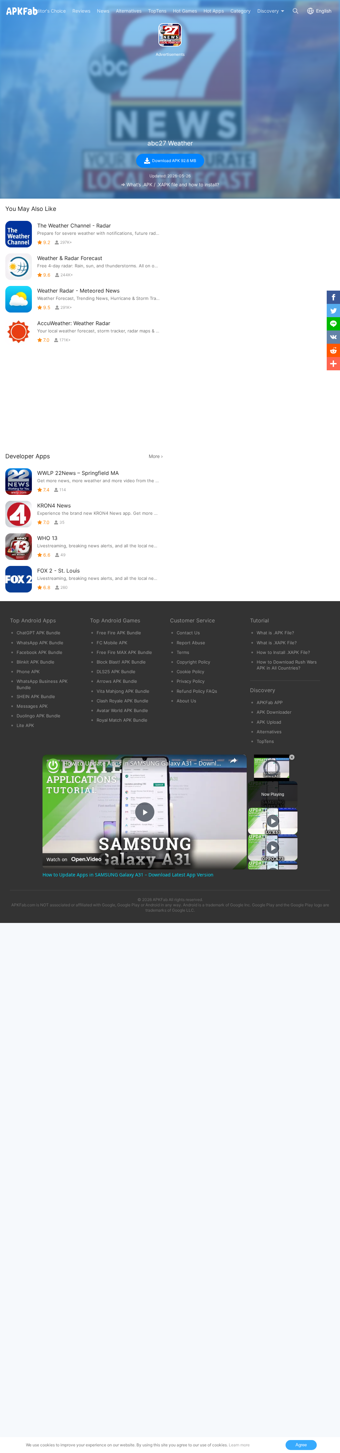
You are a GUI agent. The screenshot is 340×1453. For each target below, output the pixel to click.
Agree (301, 1444)
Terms (183, 652)
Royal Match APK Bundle (122, 720)
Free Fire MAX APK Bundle (124, 652)
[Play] (252, 777)
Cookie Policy (190, 671)
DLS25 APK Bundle (116, 671)
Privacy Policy (191, 681)
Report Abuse (191, 642)
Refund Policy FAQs (197, 691)
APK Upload (269, 722)
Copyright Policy (193, 662)
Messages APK (32, 706)
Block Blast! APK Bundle (121, 662)
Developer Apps (27, 456)
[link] (53, 765)
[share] (233, 761)
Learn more (239, 1444)
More (154, 456)
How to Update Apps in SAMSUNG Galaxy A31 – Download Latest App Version (143, 763)
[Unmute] (260, 777)
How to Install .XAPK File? (283, 652)
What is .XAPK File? (277, 642)
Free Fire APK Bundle (119, 632)
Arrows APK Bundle (117, 681)
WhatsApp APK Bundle (40, 642)
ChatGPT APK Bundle (38, 632)
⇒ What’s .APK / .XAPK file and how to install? (170, 184)
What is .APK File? (275, 632)
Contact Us (188, 632)
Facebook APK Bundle (39, 652)
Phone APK (28, 671)
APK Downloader (274, 712)
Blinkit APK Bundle (35, 662)
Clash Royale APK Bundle (122, 700)
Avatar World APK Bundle (122, 710)
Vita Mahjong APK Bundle (123, 691)
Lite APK (25, 725)
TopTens (265, 741)
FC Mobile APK (112, 642)
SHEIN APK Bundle (36, 696)
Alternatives (269, 731)
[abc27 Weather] (170, 34)
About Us (186, 700)
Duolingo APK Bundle (38, 715)
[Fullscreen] (291, 777)
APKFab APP (270, 702)
